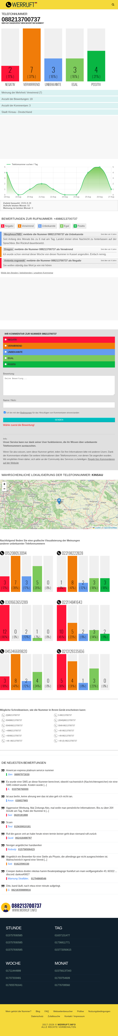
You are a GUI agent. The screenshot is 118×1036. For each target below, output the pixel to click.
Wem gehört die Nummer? (18, 1011)
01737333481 (13, 978)
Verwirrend (15, 346)
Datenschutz (37, 1016)
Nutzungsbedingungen (99, 1011)
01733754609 (62, 978)
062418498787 (23, 838)
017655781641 (14, 985)
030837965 (21, 800)
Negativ (12, 339)
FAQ (47, 1011)
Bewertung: (8, 373)
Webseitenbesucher (63, 1011)
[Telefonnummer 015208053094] (26, 591)
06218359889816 (21, 890)
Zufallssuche (54, 1016)
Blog (38, 1011)
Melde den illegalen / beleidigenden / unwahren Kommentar (27, 273)
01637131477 (62, 935)
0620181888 (21, 815)
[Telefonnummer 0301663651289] (26, 640)
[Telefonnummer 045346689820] (26, 689)
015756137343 (63, 970)
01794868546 (38, 878)
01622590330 (21, 864)
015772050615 (63, 949)
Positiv (12, 364)
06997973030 (22, 774)
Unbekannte (15, 352)
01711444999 (13, 970)
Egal (11, 358)
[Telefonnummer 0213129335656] (83, 689)
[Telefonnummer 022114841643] (83, 640)
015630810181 (22, 826)
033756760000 (20, 789)
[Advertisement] (59, 137)
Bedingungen (26, 413)
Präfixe (80, 1011)
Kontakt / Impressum (75, 1016)
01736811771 (62, 942)
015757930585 (14, 935)
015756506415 (26, 849)
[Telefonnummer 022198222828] (83, 591)
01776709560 (62, 985)
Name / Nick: (9, 400)
